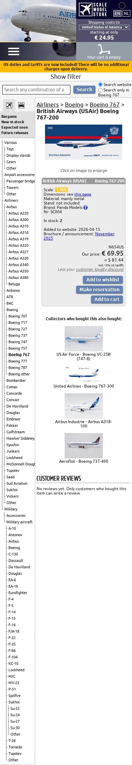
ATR (9, 297)
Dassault (15, 561)
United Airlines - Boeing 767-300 (83, 386)
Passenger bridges (21, 181)
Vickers (12, 496)
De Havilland (17, 406)
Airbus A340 (18, 265)
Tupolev (13, 470)
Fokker (12, 425)
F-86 (12, 651)
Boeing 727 (17, 329)
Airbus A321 (18, 252)
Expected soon (14, 127)
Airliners (11, 200)
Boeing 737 (17, 335)
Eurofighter (17, 593)
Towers (12, 187)
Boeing (12, 310)
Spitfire (14, 696)
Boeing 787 (17, 368)
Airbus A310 (18, 226)
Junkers (13, 451)
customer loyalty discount (100, 269)
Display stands (18, 155)
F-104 (13, 657)
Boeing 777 (17, 361)
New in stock (12, 122)
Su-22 (15, 708)
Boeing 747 (17, 342)
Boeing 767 (19, 354)
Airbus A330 (18, 258)
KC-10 (13, 663)
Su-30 (15, 728)
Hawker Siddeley (20, 438)
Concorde (14, 393)
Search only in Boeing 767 (113, 92)
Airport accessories (20, 175)
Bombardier (16, 380)
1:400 (61, 190)
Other (11, 168)
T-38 (12, 741)
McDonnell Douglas (22, 464)
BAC (10, 303)
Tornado (15, 747)
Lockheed (14, 458)
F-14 (12, 612)
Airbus (11, 207)
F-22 (12, 638)
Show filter (66, 76)
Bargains (9, 116)
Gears (11, 162)
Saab (10, 477)
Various (10, 142)
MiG (11, 676)
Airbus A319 (18, 239)
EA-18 (13, 586)
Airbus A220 (18, 213)
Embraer (13, 419)
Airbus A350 (18, 271)
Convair (12, 400)
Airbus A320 (18, 245)
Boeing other (19, 374)
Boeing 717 (17, 323)
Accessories (16, 515)
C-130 (13, 554)
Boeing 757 (17, 348)
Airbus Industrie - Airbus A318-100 (83, 423)
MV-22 (13, 683)
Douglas (13, 413)
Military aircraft (19, 522)
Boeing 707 (17, 316)
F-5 (11, 606)
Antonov (13, 290)
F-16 (12, 625)
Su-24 (15, 715)
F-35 (12, 644)
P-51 (12, 689)
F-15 (12, 618)
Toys (10, 149)
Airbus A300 (18, 220)
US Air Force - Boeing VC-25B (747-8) (84, 356)
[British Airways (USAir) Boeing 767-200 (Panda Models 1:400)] (83, 158)
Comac (12, 387)
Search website (117, 84)
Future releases (14, 133)
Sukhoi (12, 490)
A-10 (12, 528)
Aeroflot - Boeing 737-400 (83, 461)
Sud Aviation (16, 483)
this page (82, 194)
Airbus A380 (18, 278)
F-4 (11, 599)
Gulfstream (15, 432)
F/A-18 (13, 631)
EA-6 (12, 580)
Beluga (14, 284)
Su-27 (15, 721)
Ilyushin (12, 445)
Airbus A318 (18, 233)
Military (10, 509)
